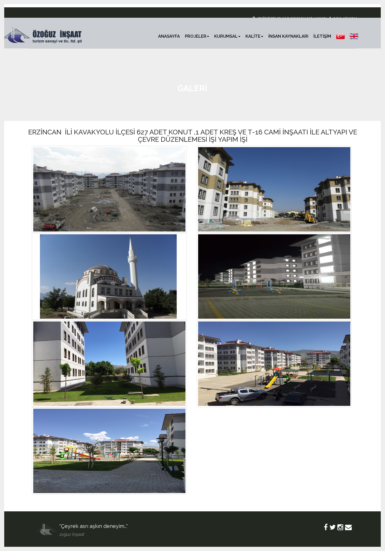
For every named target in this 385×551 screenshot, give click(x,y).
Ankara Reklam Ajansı (110, 534)
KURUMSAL (226, 36)
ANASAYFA (169, 36)
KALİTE (252, 36)
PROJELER (195, 36)
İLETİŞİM (322, 36)
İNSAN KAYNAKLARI (288, 36)
